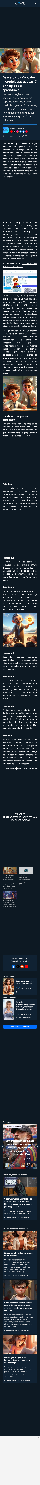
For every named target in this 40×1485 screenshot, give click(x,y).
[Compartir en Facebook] (14, 966)
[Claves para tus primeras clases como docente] (8, 986)
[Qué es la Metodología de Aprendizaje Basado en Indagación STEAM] (26, 870)
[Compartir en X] (18, 966)
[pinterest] (26, 131)
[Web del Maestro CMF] (6, 130)
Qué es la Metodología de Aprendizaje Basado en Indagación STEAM (25, 880)
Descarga (8, 1126)
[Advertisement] (20, 26)
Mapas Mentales (25, 1126)
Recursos (8, 1130)
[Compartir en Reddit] (22, 966)
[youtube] (11, 131)
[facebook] (23, 131)
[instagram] (17, 131)
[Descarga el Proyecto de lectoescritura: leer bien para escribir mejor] (20, 1344)
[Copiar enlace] (26, 966)
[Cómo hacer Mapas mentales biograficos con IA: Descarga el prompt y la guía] (20, 1146)
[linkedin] (20, 131)
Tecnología (18, 1130)
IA (15, 1126)
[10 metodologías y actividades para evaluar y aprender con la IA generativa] (10, 895)
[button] (3, 3)
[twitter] (14, 131)
